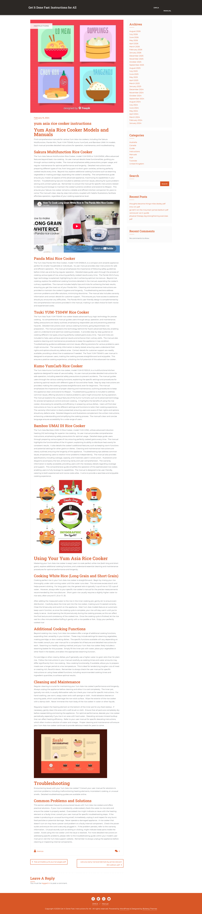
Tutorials (133, 161)
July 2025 (133, 71)
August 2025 (134, 68)
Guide (132, 148)
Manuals (133, 154)
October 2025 (135, 62)
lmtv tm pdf (134, 207)
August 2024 (135, 102)
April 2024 (133, 114)
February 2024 (135, 120)
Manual (167, 11)
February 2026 (135, 49)
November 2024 (136, 92)
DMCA (95, 904)
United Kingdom (136, 164)
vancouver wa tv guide (139, 213)
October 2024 (135, 96)
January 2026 (135, 53)
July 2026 (133, 34)
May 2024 (133, 111)
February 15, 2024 (41, 118)
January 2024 (135, 123)
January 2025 (135, 86)
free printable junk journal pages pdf (50, 862)
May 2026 (133, 40)
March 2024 (134, 117)
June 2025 (133, 74)
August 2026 (135, 31)
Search (134, 176)
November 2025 (136, 59)
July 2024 (133, 105)
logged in (46, 883)
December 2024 (136, 89)
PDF (131, 158)
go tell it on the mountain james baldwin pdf (148, 210)
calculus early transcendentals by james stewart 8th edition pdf (101, 863)
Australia (133, 142)
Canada (132, 145)
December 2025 (136, 56)
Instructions (134, 151)
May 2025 (133, 77)
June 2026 (134, 37)
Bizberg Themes (150, 909)
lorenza (39, 851)
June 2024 (134, 108)
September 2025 (136, 65)
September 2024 (136, 99)
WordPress (124, 909)
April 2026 (133, 43)
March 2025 (134, 83)
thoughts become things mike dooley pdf (147, 204)
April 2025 (133, 80)
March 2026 (134, 46)
